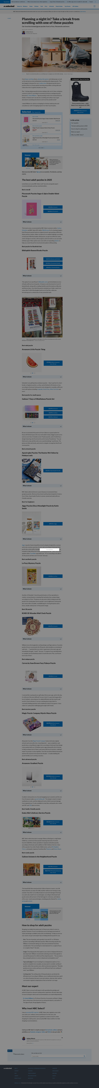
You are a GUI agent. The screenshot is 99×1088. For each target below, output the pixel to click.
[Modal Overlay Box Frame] (49, 544)
